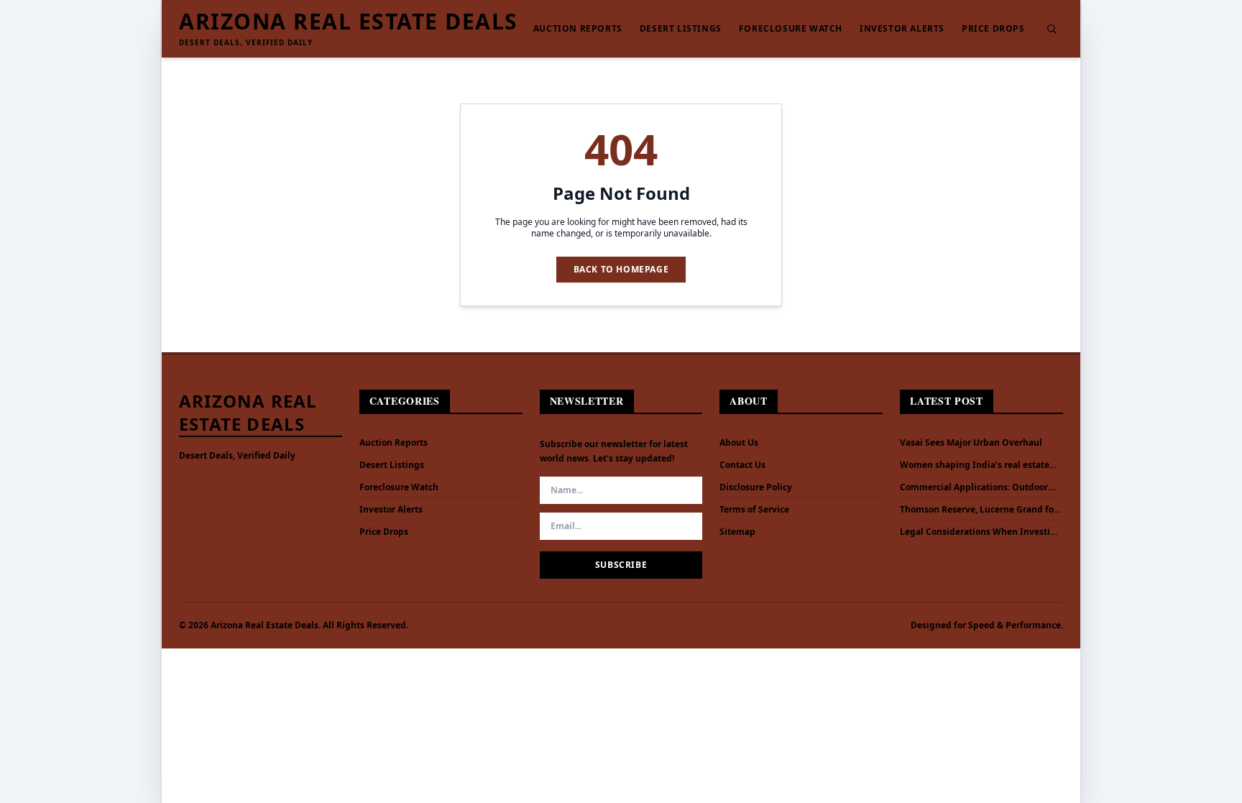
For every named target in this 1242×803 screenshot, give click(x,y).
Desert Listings (681, 29)
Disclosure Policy (755, 487)
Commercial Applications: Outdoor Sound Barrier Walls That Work (974, 487)
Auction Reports (577, 29)
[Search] (1051, 28)
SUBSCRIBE (621, 565)
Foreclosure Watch (790, 29)
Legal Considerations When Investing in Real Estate (981, 532)
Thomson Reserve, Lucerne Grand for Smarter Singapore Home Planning (978, 509)
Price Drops (993, 29)
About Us (738, 442)
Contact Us (742, 465)
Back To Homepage (621, 269)
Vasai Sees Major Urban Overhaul (971, 443)
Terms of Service (754, 509)
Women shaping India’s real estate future (974, 465)
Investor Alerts (902, 29)
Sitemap (737, 532)
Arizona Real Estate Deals (348, 22)
